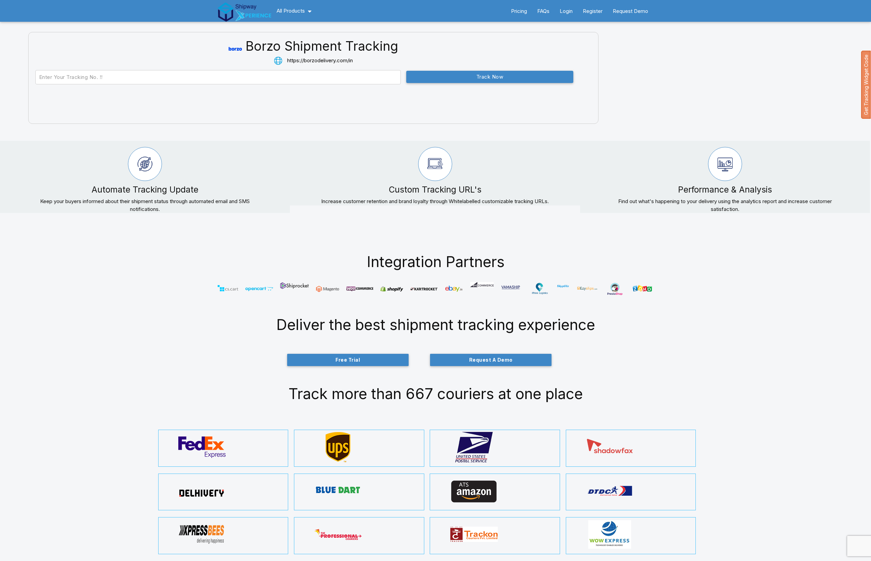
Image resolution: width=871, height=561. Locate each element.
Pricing (519, 11)
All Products (291, 10)
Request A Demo (491, 360)
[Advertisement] (731, 86)
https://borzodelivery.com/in (320, 60)
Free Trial (347, 360)
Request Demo (630, 11)
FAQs (543, 11)
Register (593, 11)
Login (566, 11)
